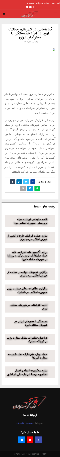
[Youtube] (30, 439)
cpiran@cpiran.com (25, 423)
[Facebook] (38, 439)
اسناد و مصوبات (43, 3)
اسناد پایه (56, 3)
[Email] (21, 439)
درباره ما (30, 3)
